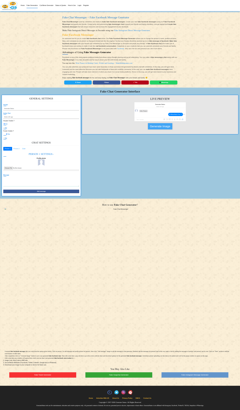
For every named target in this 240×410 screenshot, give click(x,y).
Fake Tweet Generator (42, 375)
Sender (5, 104)
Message (6, 175)
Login (79, 5)
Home (23, 5)
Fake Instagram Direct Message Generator (132, 30)
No (6, 128)
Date (24, 148)
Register (86, 5)
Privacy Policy (127, 398)
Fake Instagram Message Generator (194, 375)
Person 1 (8, 148)
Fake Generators (32, 5)
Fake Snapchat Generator (119, 375)
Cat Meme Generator (46, 5)
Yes (6, 124)
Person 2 (17, 148)
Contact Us (147, 398)
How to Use (72, 5)
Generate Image (160, 126)
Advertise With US (102, 398)
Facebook (120, 48)
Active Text (6, 113)
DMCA (138, 398)
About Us (115, 398)
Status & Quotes (60, 5)
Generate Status (121, 402)
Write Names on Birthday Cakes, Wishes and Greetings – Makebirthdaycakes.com (104, 63)
